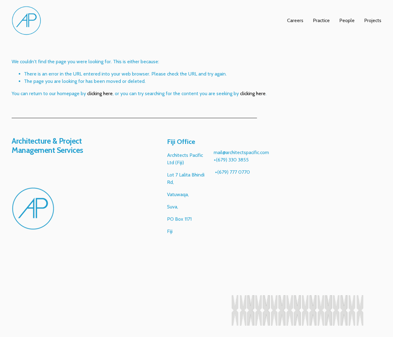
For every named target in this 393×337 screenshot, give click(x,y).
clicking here (100, 93)
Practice (321, 20)
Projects (372, 20)
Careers (295, 20)
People (347, 20)
